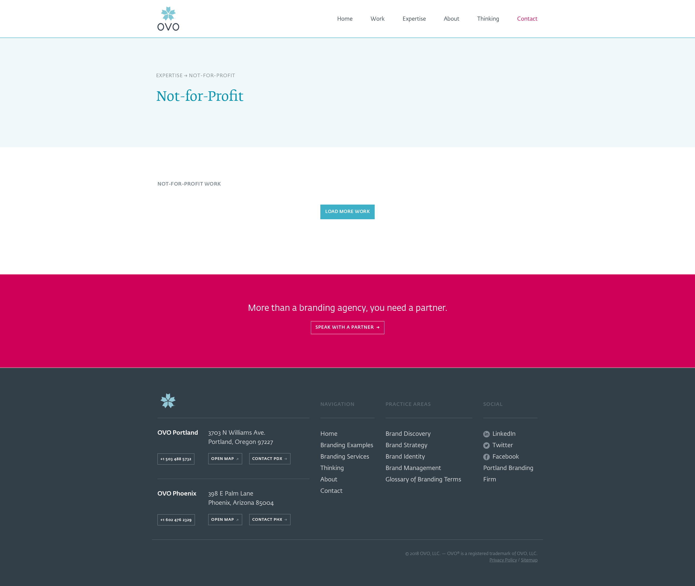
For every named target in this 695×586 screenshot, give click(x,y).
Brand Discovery (408, 434)
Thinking (488, 19)
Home (345, 19)
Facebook (505, 457)
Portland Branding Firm (508, 474)
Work (378, 19)
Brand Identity (405, 457)
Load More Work (347, 212)
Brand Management (413, 468)
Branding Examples (346, 446)
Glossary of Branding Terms (423, 480)
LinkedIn (504, 434)
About (451, 19)
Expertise (414, 19)
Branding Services (344, 457)
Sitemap (529, 560)
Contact (527, 19)
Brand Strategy (406, 446)
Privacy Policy (503, 560)
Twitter (502, 446)
